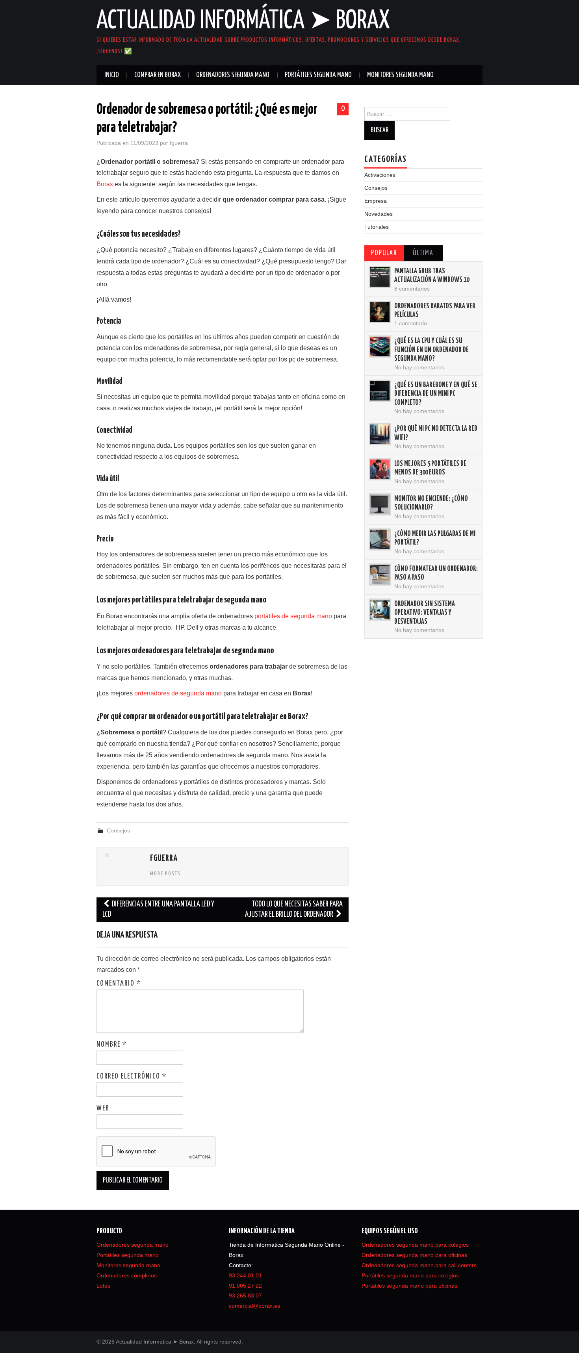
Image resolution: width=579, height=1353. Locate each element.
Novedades (378, 214)
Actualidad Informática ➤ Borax (243, 21)
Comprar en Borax (157, 75)
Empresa (375, 201)
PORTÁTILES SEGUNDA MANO (318, 75)
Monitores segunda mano (128, 1265)
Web (102, 1108)
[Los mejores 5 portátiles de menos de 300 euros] (380, 469)
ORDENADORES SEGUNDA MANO (232, 75)
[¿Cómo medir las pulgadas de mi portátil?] (380, 539)
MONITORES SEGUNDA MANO (400, 75)
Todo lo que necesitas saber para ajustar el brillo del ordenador (294, 909)
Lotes (103, 1286)
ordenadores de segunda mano (178, 693)
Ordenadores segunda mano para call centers (419, 1265)
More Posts (165, 874)
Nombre (111, 1044)
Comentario (118, 983)
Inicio (111, 75)
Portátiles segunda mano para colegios (410, 1275)
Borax (104, 184)
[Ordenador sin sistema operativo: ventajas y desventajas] (380, 609)
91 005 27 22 (245, 1286)
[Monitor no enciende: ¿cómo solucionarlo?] (380, 504)
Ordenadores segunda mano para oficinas (414, 1255)
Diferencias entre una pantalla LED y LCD (158, 909)
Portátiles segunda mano (127, 1255)
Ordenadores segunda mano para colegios (415, 1245)
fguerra (179, 143)
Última (423, 253)
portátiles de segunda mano (293, 616)
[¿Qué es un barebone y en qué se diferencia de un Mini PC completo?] (380, 390)
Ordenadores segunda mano (132, 1245)
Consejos (118, 830)
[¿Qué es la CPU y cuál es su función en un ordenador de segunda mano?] (380, 346)
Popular (384, 253)
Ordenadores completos (126, 1275)
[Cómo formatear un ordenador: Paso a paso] (380, 574)
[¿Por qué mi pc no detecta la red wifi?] (380, 434)
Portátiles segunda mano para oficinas (409, 1286)
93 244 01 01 (245, 1275)
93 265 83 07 (245, 1295)
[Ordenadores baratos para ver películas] (380, 312)
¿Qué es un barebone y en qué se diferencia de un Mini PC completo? (435, 394)
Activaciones (379, 175)
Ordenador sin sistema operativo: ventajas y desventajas (424, 613)
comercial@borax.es (254, 1306)
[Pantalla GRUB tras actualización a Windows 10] (380, 277)
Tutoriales (376, 227)
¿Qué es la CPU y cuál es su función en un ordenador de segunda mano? (431, 349)
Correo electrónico (131, 1076)
